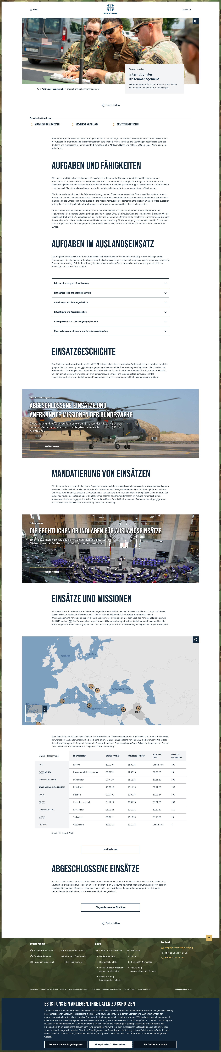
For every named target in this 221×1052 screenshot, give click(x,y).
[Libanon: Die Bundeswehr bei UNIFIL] (123, 710)
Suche (185, 9)
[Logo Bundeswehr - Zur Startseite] (110, 9)
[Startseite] (38, 89)
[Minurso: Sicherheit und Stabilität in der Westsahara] (38, 724)
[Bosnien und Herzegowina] (91, 686)
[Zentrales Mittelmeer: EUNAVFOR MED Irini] (89, 706)
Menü (35, 9)
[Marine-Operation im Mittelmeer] (62, 701)
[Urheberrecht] (196, 21)
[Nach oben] (209, 938)
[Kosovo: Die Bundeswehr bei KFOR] (97, 690)
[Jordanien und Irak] (138, 708)
